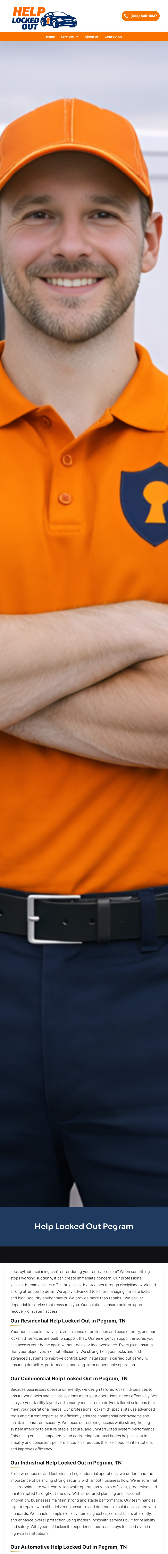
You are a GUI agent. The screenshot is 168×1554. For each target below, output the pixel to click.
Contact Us (113, 37)
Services (67, 37)
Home (50, 37)
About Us (92, 37)
